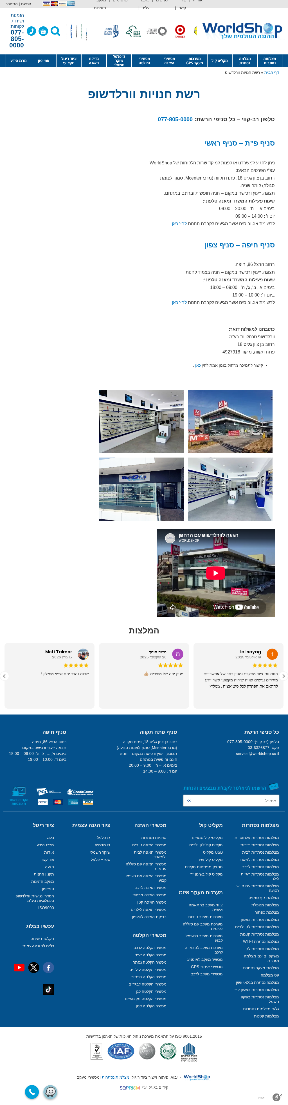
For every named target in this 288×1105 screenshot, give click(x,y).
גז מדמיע (102, 845)
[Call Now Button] (32, 1092)
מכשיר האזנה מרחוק (149, 895)
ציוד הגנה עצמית (91, 825)
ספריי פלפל (100, 859)
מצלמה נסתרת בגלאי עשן (257, 982)
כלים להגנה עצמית (38, 946)
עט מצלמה (270, 975)
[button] (283, 676)
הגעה (49, 867)
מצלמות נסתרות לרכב (260, 867)
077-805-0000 (175, 119)
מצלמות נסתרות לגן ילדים (257, 927)
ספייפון (43, 60)
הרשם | (25, 4)
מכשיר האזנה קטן (151, 902)
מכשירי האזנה (169, 60)
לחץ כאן (179, 223)
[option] (193, 31)
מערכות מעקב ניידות (205, 917)
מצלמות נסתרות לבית (260, 852)
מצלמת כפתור (267, 912)
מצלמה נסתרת (245, 60)
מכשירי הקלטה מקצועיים (145, 998)
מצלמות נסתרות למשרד (258, 859)
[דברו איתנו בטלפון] (31, 31)
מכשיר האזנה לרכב (150, 887)
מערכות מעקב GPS (194, 60)
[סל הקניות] (43, 31)
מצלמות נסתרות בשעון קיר (256, 989)
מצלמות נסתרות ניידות (259, 845)
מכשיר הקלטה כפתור (148, 977)
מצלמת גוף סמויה (264, 897)
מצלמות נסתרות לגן (262, 949)
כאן (198, 365)
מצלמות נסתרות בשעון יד (257, 919)
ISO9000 (46, 908)
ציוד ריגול (43, 825)
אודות (49, 852)
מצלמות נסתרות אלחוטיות (257, 837)
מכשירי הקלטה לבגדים (147, 984)
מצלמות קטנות (266, 1016)
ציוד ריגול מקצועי (68, 60)
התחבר (12, 4)
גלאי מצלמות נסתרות (261, 1009)
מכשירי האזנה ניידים (149, 845)
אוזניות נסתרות (153, 837)
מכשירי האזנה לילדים (148, 909)
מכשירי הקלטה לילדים (147, 969)
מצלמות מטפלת (265, 905)
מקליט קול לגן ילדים (206, 845)
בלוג (50, 837)
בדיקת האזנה (94, 60)
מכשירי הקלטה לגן (151, 991)
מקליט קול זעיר (210, 859)
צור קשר (47, 859)
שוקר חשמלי (100, 852)
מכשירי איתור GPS (207, 966)
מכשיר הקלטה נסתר (149, 962)
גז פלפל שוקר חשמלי (119, 60)
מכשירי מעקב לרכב (207, 974)
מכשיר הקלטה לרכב (150, 947)
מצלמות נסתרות (269, 60)
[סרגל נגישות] (277, 1097)
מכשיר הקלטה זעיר (150, 955)
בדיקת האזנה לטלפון (149, 917)
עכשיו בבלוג (40, 926)
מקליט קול (220, 60)
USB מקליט (213, 852)
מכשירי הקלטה (144, 60)
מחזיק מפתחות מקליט (204, 867)
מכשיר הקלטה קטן (151, 1006)
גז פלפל (103, 837)
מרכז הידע (18, 60)
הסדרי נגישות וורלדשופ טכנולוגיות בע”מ (34, 898)
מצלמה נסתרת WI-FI (261, 941)
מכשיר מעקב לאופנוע (205, 959)
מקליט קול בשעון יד (206, 874)
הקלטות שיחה (42, 938)
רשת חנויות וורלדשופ (144, 94)
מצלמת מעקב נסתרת (261, 968)
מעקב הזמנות (42, 881)
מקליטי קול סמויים (207, 837)
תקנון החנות (44, 874)
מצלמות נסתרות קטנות (259, 934)
